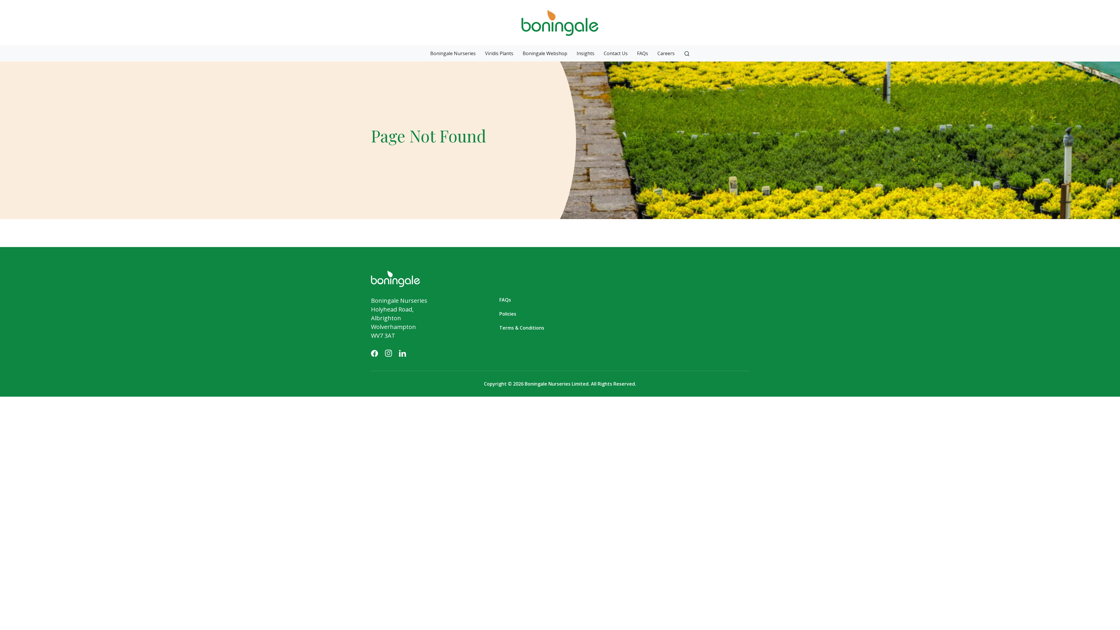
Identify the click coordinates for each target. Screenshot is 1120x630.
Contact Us (616, 53)
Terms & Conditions (521, 328)
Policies (507, 314)
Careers (666, 53)
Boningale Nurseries (453, 53)
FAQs (642, 53)
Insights (585, 53)
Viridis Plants (499, 53)
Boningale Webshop (545, 53)
